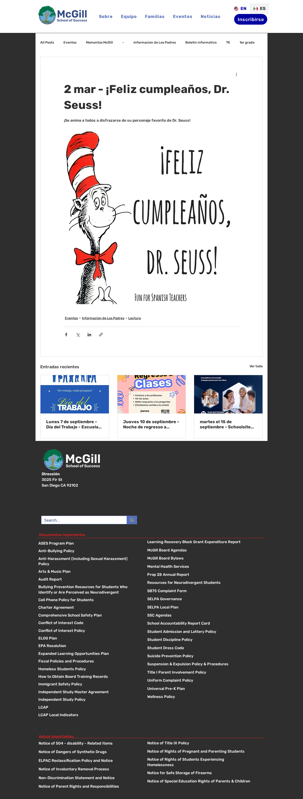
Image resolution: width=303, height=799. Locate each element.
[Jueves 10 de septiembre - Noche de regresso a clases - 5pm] (151, 394)
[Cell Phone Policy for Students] (88, 604)
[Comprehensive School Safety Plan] (88, 619)
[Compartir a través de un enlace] (101, 334)
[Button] (204, 546)
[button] (128, 16)
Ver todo (256, 366)
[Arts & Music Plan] (88, 576)
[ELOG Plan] (88, 642)
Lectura (134, 318)
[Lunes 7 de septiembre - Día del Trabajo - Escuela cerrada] (74, 394)
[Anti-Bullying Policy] (88, 555)
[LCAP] (88, 712)
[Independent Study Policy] (88, 704)
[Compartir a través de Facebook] (66, 334)
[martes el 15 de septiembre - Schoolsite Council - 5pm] (228, 394)
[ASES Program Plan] (88, 547)
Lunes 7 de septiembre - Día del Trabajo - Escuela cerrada (72, 424)
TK (228, 42)
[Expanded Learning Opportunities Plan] (88, 658)
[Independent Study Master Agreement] (88, 696)
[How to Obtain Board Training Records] (88, 681)
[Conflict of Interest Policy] (88, 635)
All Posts (47, 42)
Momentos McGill (99, 42)
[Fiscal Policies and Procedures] (88, 666)
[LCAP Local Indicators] (88, 719)
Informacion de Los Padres (155, 42)
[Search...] (132, 524)
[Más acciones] (236, 74)
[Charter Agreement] (88, 612)
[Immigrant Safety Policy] (88, 689)
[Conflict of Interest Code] (88, 627)
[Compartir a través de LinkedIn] (89, 334)
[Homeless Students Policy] (88, 673)
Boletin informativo (201, 42)
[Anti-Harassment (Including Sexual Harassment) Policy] (88, 563)
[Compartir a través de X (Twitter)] (78, 334)
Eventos (69, 42)
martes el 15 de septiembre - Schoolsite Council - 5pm (225, 424)
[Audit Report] (88, 583)
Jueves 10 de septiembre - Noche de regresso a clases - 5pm (151, 424)
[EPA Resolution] (88, 650)
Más (243, 42)
